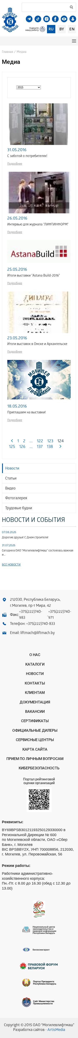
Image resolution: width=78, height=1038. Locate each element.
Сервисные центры (35, 740)
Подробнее (14, 164)
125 (12, 447)
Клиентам (35, 692)
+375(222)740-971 (59, 615)
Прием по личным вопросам (34, 758)
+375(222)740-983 (30, 615)
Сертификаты (35, 721)
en (72, 28)
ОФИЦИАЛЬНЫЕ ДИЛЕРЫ (34, 730)
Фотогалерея (16, 498)
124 (60, 441)
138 (50, 447)
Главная (7, 52)
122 (40, 441)
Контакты (35, 683)
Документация (35, 702)
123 (50, 441)
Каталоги (35, 664)
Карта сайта (34, 749)
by (61, 28)
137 (40, 447)
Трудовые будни (18, 508)
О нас (34, 654)
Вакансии (35, 711)
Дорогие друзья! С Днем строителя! (25, 538)
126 (22, 447)
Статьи (10, 479)
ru (51, 28)
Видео (10, 489)
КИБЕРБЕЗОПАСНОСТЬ (39, 768)
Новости (12, 469)
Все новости (11, 565)
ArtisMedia (56, 1030)
